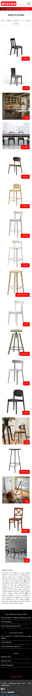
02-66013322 (7, 622)
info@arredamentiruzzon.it (13, 626)
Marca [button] (3, 20)
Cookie (6, 695)
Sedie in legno (24, 9)
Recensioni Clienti (6, 657)
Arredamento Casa (10, 9)
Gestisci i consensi (14, 695)
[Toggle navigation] (28, 3)
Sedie (18, 9)
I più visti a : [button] (16, 24)
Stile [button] (22, 20)
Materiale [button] (16, 20)
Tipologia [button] (28, 20)
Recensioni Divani (6, 661)
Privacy (2, 695)
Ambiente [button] (9, 20)
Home (2, 9)
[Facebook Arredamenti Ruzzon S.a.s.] (2, 689)
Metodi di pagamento (7, 665)
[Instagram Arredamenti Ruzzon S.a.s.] (4, 689)
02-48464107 (7, 642)
